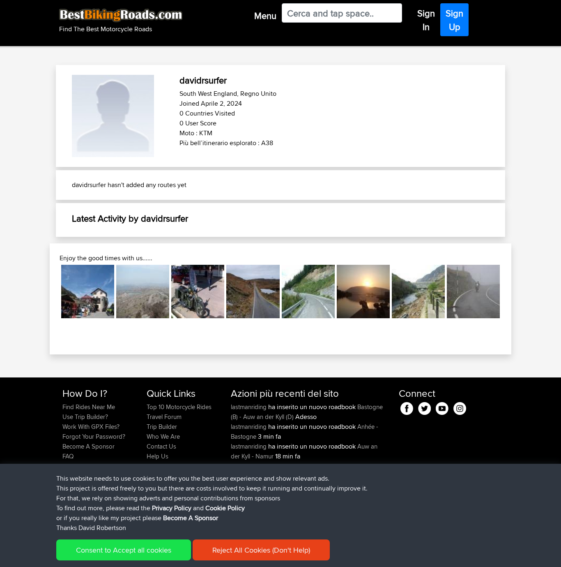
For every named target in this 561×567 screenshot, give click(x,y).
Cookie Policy (225, 508)
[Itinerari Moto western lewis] (252, 291)
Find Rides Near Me (88, 407)
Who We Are (163, 436)
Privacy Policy (171, 508)
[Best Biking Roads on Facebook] (407, 407)
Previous (49, 291)
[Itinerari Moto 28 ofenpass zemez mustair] (87, 291)
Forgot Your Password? (93, 436)
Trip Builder (162, 426)
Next (512, 291)
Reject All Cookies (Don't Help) (261, 550)
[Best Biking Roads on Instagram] (460, 407)
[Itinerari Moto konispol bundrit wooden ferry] (363, 291)
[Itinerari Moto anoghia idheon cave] (142, 291)
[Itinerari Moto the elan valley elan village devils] (418, 291)
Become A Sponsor (88, 446)
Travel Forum (164, 416)
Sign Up (454, 20)
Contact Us (161, 446)
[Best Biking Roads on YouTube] (442, 407)
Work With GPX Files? (91, 426)
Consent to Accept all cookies (123, 550)
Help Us (157, 456)
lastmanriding (249, 407)
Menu (265, 15)
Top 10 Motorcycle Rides (179, 407)
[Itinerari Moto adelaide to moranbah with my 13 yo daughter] (197, 291)
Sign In (426, 20)
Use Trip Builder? (85, 416)
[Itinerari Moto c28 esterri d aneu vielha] (308, 291)
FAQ (68, 456)
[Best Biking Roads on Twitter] (424, 407)
